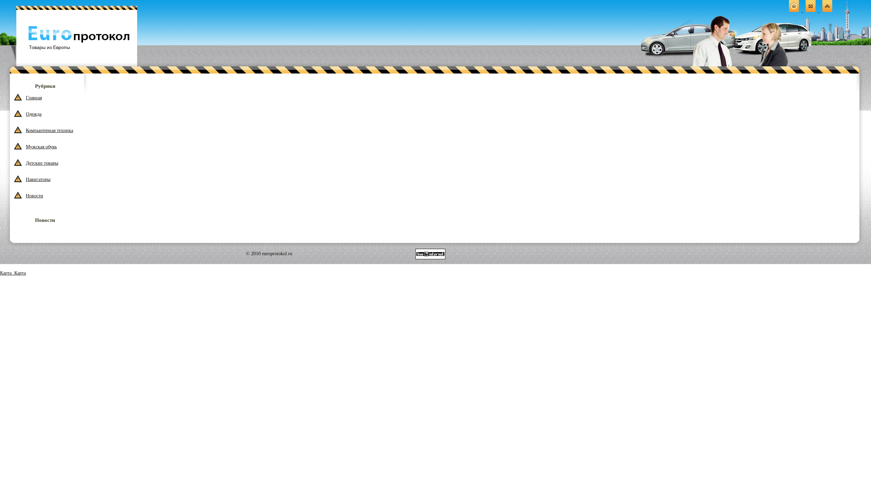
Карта (6, 273)
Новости (34, 195)
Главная (34, 97)
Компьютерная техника (49, 130)
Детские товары (42, 163)
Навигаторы (38, 179)
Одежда (34, 114)
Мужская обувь (41, 146)
